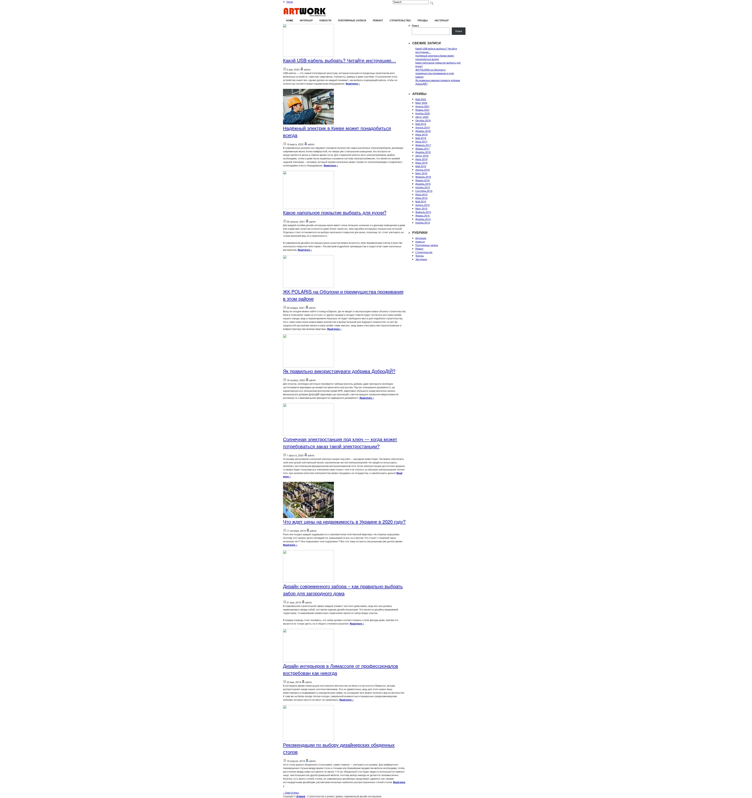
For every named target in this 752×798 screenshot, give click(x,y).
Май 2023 (420, 99)
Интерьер (306, 20)
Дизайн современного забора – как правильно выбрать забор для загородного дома (343, 590)
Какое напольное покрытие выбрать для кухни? (334, 212)
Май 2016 (420, 166)
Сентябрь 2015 (423, 190)
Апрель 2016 (422, 169)
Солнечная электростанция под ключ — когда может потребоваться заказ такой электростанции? (340, 443)
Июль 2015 (421, 194)
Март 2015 (421, 208)
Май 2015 (420, 201)
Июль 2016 (421, 159)
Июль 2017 (421, 141)
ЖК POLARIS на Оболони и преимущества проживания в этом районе (434, 73)
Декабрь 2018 (423, 131)
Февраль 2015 (423, 212)
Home (290, 1)
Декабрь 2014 (423, 219)
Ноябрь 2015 (422, 187)
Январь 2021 (422, 109)
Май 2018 (420, 138)
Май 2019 (420, 123)
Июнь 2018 (421, 134)
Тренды (422, 20)
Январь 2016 (422, 180)
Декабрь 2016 (423, 152)
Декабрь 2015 (423, 183)
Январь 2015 (422, 215)
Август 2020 (421, 116)
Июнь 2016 (421, 162)
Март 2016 (421, 173)
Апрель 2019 (422, 127)
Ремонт (378, 20)
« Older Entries (291, 792)
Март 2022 (421, 102)
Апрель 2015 (422, 205)
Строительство (400, 20)
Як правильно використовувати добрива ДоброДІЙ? (339, 370)
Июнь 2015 (421, 198)
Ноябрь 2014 (422, 222)
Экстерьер (441, 20)
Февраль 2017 (423, 145)
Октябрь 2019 (423, 120)
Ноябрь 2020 (422, 113)
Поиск (415, 25)
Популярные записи (352, 20)
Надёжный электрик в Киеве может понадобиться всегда (434, 57)
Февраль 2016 (423, 176)
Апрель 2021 (422, 106)
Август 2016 (421, 155)
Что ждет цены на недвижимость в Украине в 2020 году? (344, 521)
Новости (325, 20)
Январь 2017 (422, 148)
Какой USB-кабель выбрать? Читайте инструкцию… (339, 60)
